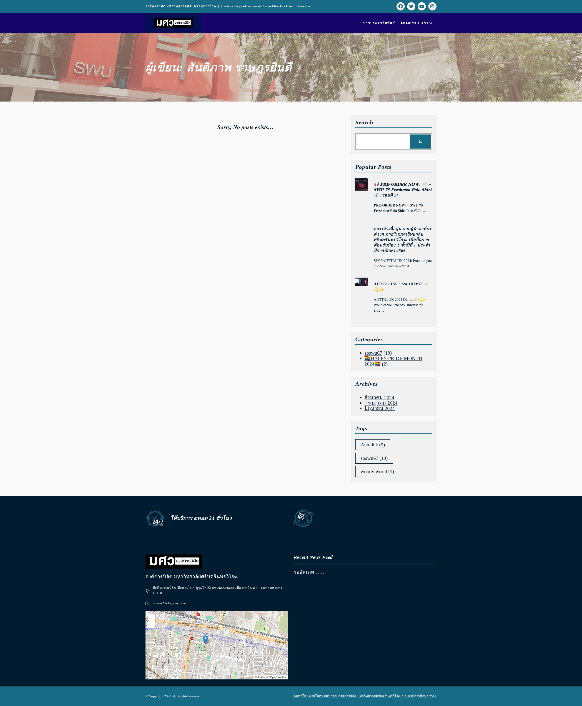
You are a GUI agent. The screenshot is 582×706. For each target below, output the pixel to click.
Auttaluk (373, 444)
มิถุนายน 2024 (379, 408)
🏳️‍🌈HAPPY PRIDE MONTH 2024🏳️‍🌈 (393, 361)
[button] (205, 639)
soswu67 (373, 353)
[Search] (420, 141)
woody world (377, 471)
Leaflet (261, 677)
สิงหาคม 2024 (379, 397)
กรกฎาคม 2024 (380, 403)
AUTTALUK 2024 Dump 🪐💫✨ (401, 287)
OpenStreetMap (278, 677)
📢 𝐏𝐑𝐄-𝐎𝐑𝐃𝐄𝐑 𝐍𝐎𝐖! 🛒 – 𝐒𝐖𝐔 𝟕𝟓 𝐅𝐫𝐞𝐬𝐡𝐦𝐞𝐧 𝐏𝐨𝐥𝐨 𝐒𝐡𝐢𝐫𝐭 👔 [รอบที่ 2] (403, 189)
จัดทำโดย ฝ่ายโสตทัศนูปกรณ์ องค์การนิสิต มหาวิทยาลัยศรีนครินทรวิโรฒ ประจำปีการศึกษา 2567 (365, 696)
